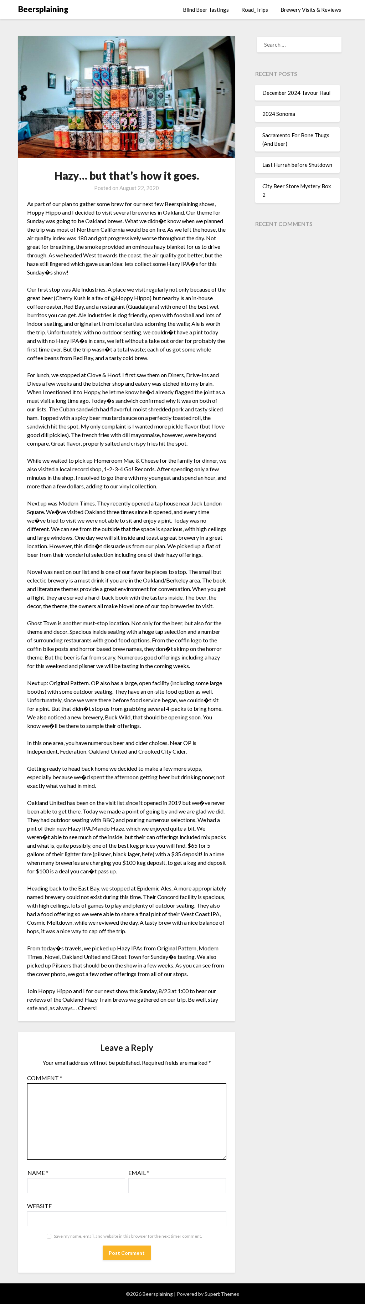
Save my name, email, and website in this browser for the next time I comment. (128, 1236)
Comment (44, 1077)
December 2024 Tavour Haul (296, 92)
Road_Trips (254, 9)
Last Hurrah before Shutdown (297, 164)
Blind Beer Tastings (206, 9)
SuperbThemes (222, 1294)
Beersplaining (43, 9)
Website (39, 1205)
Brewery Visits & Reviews (311, 9)
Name (37, 1172)
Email (138, 1172)
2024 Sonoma (278, 114)
